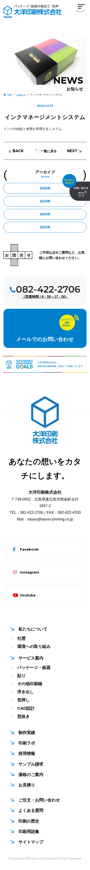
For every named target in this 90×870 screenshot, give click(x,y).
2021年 (45, 227)
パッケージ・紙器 (34, 667)
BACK (18, 151)
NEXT (72, 151)
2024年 (45, 201)
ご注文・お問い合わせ (39, 800)
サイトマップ (30, 842)
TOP (9, 94)
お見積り (26, 785)
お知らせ (21, 94)
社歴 (21, 638)
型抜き (23, 716)
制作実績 (26, 732)
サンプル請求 (30, 764)
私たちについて (33, 629)
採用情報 (26, 753)
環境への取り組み (34, 646)
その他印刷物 (29, 683)
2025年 (45, 188)
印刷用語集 (28, 831)
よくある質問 (30, 810)
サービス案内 (30, 658)
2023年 (45, 214)
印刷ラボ (26, 743)
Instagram (29, 572)
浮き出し (25, 692)
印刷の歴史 (28, 821)
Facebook (29, 549)
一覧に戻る (49, 151)
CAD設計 (26, 708)
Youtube (28, 595)
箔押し (23, 700)
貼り (21, 675)
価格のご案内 (30, 774)
